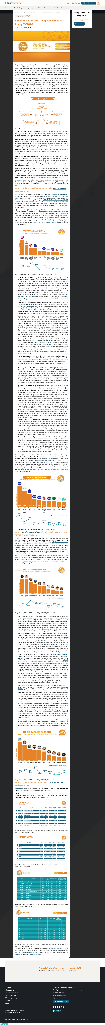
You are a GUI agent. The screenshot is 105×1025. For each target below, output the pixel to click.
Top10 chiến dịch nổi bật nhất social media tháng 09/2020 (47, 377)
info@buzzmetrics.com (35, 954)
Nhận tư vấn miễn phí (88, 3)
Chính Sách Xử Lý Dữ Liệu (13, 1012)
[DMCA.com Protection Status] (76, 1011)
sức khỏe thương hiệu (57, 948)
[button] (69, 3)
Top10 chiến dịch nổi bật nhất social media (46, 222)
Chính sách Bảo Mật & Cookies (14, 1010)
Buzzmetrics (18, 954)
